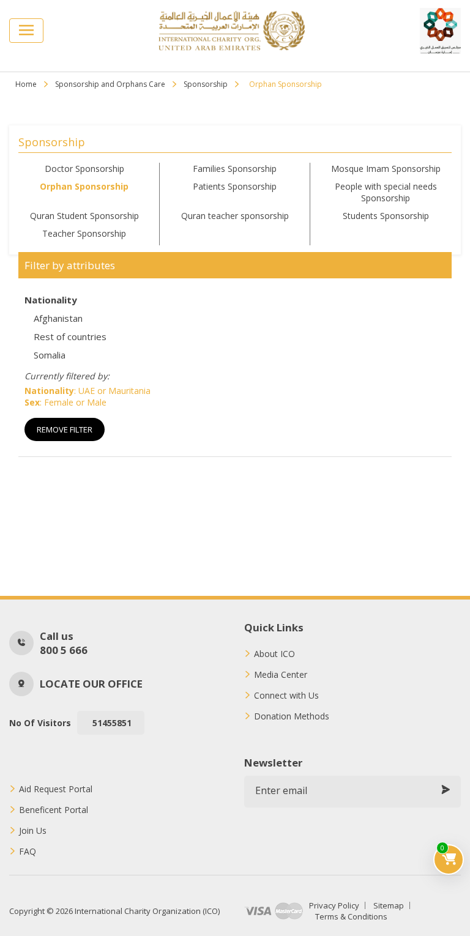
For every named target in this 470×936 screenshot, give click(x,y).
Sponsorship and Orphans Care (110, 84)
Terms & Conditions (351, 916)
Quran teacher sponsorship (235, 215)
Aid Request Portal (55, 789)
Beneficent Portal (53, 810)
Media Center (280, 674)
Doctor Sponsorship (84, 168)
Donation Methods (291, 716)
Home (26, 84)
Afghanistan (58, 318)
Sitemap (388, 905)
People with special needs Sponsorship (386, 192)
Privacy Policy (334, 905)
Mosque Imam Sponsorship (386, 168)
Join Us (33, 830)
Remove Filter (64, 429)
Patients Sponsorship (235, 186)
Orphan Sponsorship (84, 186)
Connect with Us (286, 695)
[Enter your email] (445, 790)
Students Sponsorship (386, 215)
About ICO (274, 654)
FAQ (27, 851)
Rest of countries (70, 336)
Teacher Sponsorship (84, 233)
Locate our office (91, 684)
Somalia (49, 355)
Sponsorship (206, 84)
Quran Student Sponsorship (84, 215)
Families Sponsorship (235, 168)
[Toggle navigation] (26, 30)
